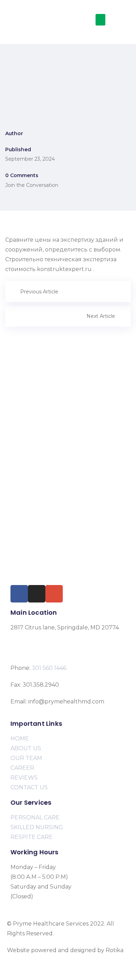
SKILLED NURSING (36, 827)
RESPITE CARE (31, 837)
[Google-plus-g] (54, 593)
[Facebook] (19, 593)
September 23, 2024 (30, 159)
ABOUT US (25, 748)
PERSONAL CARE (35, 817)
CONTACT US (29, 787)
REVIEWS (24, 777)
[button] (100, 19)
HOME (19, 738)
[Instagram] (36, 593)
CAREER (22, 768)
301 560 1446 (49, 668)
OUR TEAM (26, 758)
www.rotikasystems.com (40, 960)
